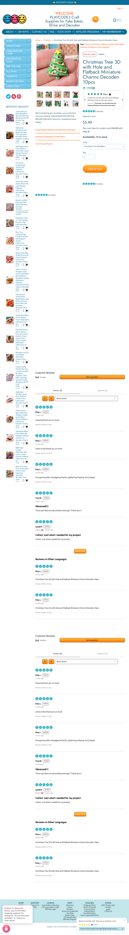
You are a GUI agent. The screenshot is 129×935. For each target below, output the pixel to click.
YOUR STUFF (65, 32)
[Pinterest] (13, 96)
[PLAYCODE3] (14, 19)
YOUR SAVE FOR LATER (14, 52)
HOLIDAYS (18, 77)
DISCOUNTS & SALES (18, 60)
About (70, 907)
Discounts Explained (70, 911)
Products (47, 40)
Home (37, 40)
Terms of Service (89, 907)
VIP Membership (70, 917)
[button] (104, 100)
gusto (108, 909)
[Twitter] (8, 96)
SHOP (18, 41)
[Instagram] (19, 96)
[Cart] (27, 123)
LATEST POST (18, 87)
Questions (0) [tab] (102, 390)
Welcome (69, 905)
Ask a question (92, 377)
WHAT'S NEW (13, 46)
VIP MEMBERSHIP (113, 32)
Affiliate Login (50, 909)
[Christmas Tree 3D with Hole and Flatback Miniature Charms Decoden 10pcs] (40, 95)
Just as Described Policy (89, 915)
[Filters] (51, 398)
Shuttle (108, 907)
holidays (83, 47)
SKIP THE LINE (13, 66)
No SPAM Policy (90, 913)
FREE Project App (108, 905)
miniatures (92, 47)
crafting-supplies (107, 44)
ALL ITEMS (18, 72)
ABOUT (11, 32)
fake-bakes (119, 44)
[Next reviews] (122, 99)
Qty (84, 152)
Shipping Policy (90, 905)
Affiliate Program (69, 919)
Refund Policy (89, 911)
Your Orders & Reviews (50, 905)
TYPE (85, 142)
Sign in (120, 8)
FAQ (52, 32)
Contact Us (34, 905)
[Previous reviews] (85, 99)
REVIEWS (24, 32)
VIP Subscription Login (50, 907)
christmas (96, 44)
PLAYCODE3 (64, 927)
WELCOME (64, 13)
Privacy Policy (89, 909)
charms (88, 44)
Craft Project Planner (44, 143)
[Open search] (45, 398)
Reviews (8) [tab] (57, 390)
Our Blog (69, 913)
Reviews (70, 909)
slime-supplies (103, 47)
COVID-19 (108, 911)
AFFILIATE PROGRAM (87, 32)
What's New (69, 915)
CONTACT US (39, 32)
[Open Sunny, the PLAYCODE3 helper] (6, 928)
